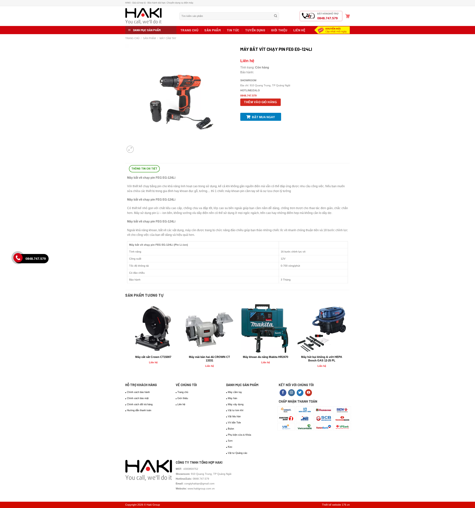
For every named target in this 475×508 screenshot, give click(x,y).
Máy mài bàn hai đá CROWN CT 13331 (209, 358)
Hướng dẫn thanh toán (139, 410)
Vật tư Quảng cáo (237, 453)
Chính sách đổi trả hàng (140, 404)
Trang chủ (189, 30)
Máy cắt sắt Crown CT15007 (153, 356)
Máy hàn (232, 398)
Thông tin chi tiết (144, 168)
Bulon (231, 428)
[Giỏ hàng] (347, 16)
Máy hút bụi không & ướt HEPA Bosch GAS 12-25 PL (321, 358)
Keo (230, 446)
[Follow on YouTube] (308, 392)
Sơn (230, 440)
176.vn (346, 504)
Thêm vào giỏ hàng (260, 102)
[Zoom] (130, 149)
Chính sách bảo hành (138, 392)
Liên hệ (299, 30)
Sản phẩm (212, 30)
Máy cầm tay (168, 38)
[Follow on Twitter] (300, 392)
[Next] (347, 339)
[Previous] (127, 339)
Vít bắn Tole (234, 422)
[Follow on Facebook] (283, 392)
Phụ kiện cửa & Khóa (239, 434)
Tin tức (233, 30)
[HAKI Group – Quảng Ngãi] (149, 16)
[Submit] (275, 16)
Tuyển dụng (255, 30)
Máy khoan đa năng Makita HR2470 (265, 356)
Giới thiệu (279, 30)
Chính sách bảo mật (138, 398)
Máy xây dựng (235, 404)
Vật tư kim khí (235, 410)
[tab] (144, 168)
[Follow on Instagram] (291, 392)
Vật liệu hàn (234, 416)
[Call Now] (19, 258)
